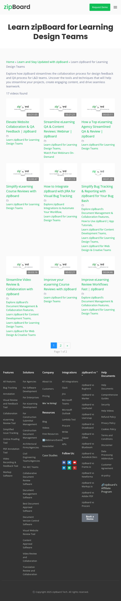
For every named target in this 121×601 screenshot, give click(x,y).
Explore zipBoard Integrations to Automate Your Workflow (59, 208)
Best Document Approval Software (31, 507)
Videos (45, 427)
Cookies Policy (108, 429)
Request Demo (100, 7)
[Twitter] (69, 462)
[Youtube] (75, 462)
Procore (66, 425)
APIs (64, 444)
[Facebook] (64, 462)
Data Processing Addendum (107, 455)
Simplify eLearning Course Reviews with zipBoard (21, 191)
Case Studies (50, 455)
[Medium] (69, 468)
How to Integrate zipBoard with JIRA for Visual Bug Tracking (59, 191)
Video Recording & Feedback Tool (10, 462)
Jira (64, 393)
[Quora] (75, 468)
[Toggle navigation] (115, 7)
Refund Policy (108, 416)
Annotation (9, 393)
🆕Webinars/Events (52, 440)
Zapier (65, 437)
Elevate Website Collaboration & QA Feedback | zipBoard (21, 127)
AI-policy (105, 475)
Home (10, 62)
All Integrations (70, 381)
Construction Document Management (30, 434)
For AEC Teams (30, 466)
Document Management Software (30, 494)
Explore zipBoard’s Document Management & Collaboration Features (97, 212)
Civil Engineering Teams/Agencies (31, 457)
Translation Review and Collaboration (30, 571)
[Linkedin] (64, 468)
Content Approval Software (27, 544)
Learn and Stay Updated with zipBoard (42, 62)
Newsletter (48, 446)
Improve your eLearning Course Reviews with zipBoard (60, 284)
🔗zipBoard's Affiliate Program (109, 488)
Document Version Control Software (31, 521)
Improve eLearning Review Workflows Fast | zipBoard (95, 284)
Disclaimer (106, 445)
